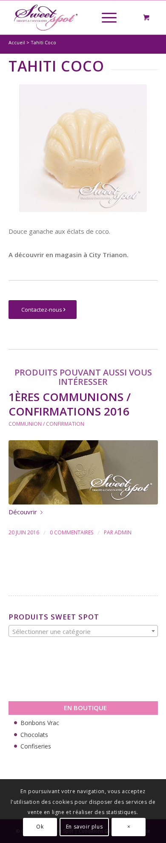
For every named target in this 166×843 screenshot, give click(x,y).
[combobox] (83, 631)
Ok (39, 826)
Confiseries (35, 746)
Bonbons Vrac (39, 723)
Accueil (17, 42)
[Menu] (105, 17)
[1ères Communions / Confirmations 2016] (83, 472)
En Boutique (85, 707)
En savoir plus (84, 826)
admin (123, 532)
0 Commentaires (71, 532)
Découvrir (23, 512)
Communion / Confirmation (46, 423)
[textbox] (83, 631)
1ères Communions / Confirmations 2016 (70, 404)
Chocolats (34, 735)
